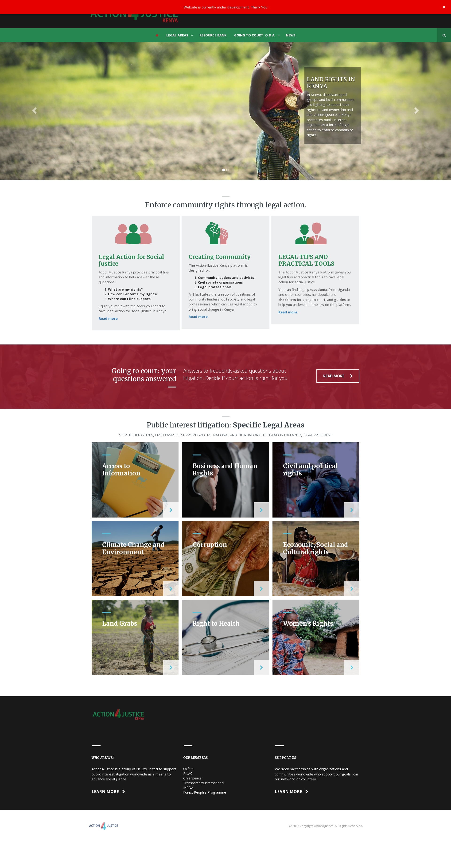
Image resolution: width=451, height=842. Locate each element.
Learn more (106, 791)
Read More (334, 376)
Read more (108, 318)
